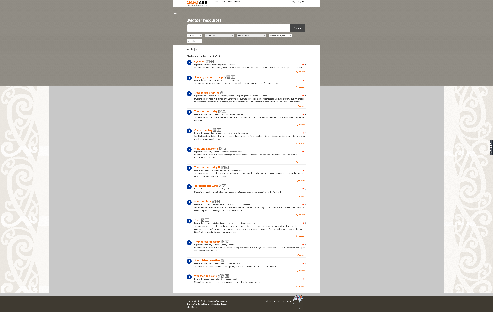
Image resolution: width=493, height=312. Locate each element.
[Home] (198, 4)
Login (294, 2)
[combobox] (194, 35)
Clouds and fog (203, 130)
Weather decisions (205, 276)
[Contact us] (491, 154)
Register (301, 2)
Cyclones (199, 61)
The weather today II (207, 167)
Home (176, 13)
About (217, 2)
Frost (197, 220)
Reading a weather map (208, 77)
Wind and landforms (206, 148)
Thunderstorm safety (207, 241)
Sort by (190, 49)
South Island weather (207, 260)
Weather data (202, 201)
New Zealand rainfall (206, 92)
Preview (301, 72)
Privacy (237, 2)
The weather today (205, 111)
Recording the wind (206, 185)
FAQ (223, 2)
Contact (229, 2)
